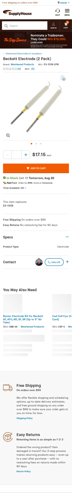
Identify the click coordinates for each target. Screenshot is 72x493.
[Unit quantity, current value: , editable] (16, 155)
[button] (12, 69)
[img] (10, 69)
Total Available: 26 (13, 188)
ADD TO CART (38, 168)
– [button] (67, 237)
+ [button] (67, 262)
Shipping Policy (25, 418)
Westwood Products (22, 64)
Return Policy (24, 471)
